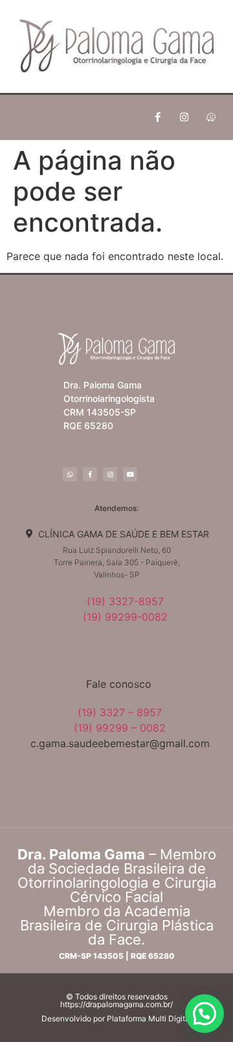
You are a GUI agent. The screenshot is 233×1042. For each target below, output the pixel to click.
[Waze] (210, 117)
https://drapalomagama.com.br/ (116, 1004)
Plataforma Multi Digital (149, 1018)
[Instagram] (184, 117)
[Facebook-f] (157, 117)
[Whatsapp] (70, 474)
